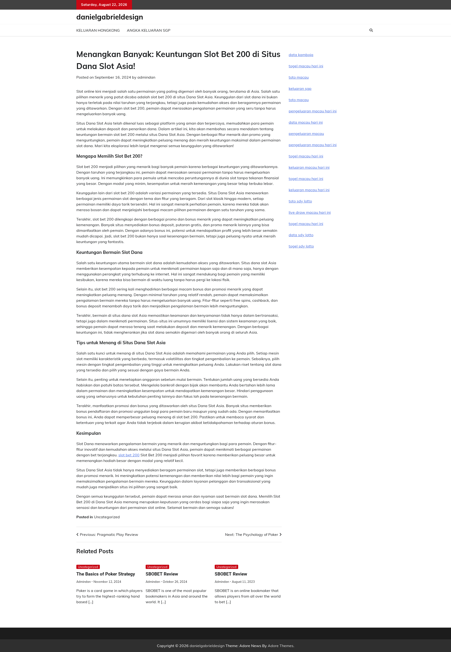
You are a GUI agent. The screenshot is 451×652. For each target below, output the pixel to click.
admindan (146, 77)
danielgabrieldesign (109, 16)
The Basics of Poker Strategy (105, 574)
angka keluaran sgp (148, 30)
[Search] (371, 30)
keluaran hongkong (98, 30)
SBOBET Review (162, 574)
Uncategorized (107, 517)
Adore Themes (280, 645)
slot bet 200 (129, 455)
